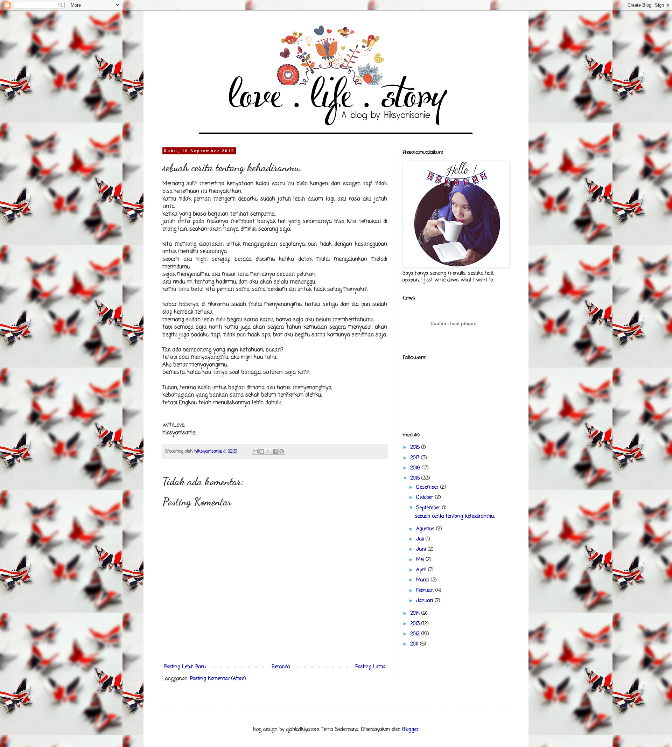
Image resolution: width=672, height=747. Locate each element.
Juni (422, 549)
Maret (423, 580)
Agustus (426, 529)
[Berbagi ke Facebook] (275, 451)
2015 (415, 478)
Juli (421, 539)
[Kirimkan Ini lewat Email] (255, 451)
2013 (415, 624)
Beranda (281, 667)
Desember (428, 487)
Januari (425, 601)
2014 (415, 613)
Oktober (425, 497)
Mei (421, 560)
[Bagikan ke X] (268, 451)
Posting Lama (370, 667)
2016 (416, 468)
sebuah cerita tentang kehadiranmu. (455, 516)
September (429, 508)
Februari (425, 590)
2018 (415, 447)
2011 (415, 644)
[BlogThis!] (261, 451)
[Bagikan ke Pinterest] (281, 451)
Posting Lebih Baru (185, 667)
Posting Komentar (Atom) (218, 679)
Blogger (410, 729)
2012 (415, 634)
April (422, 570)
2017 (415, 458)
